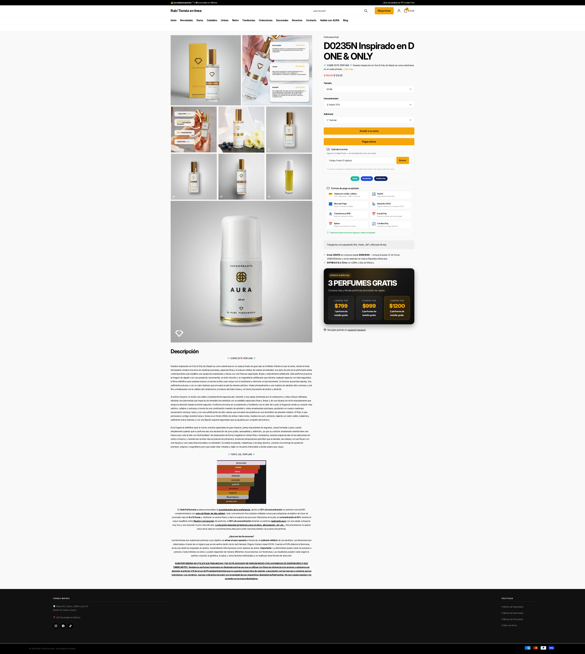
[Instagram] (56, 626)
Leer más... (349, 69)
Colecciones (266, 20)
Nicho (235, 20)
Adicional (328, 114)
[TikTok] (70, 626)
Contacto (311, 20)
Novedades (186, 20)
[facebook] (63, 626)
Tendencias (248, 20)
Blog (345, 20)
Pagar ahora (369, 141)
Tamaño (328, 83)
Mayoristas (384, 10)
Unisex (225, 20)
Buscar (402, 160)
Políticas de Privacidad (512, 619)
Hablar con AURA (329, 20)
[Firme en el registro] (399, 10)
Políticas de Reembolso (512, 613)
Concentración (331, 98)
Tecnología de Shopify (65, 648)
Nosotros (297, 20)
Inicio (173, 20)
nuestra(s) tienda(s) (356, 330)
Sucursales (282, 20)
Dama (200, 20)
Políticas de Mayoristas (512, 606)
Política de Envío (509, 625)
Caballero (212, 20)
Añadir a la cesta (369, 130)
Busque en (366, 10)
